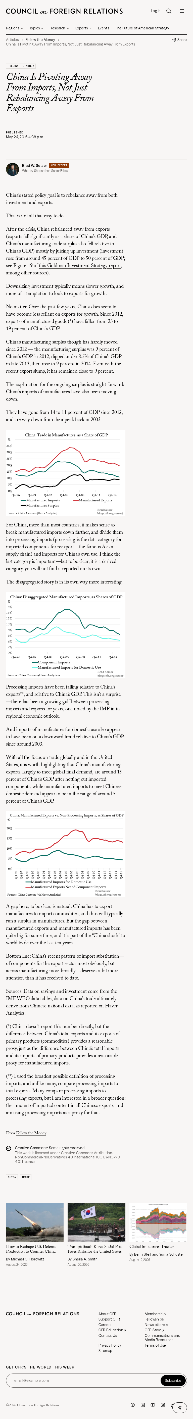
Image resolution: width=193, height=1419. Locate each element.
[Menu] (182, 11)
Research (57, 28)
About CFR (108, 1314)
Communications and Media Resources (162, 1337)
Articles (12, 40)
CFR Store (153, 1330)
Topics (34, 28)
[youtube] (153, 1405)
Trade (26, 1177)
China (12, 1177)
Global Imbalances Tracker (151, 1247)
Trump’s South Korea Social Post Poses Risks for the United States (95, 1249)
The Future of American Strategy (142, 28)
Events (103, 28)
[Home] (64, 11)
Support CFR (109, 1319)
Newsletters (155, 1325)
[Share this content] (180, 1408)
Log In (156, 11)
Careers (105, 1325)
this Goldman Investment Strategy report (80, 265)
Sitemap (105, 1350)
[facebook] (133, 1405)
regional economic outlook (32, 716)
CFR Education (111, 1330)
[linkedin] (143, 1405)
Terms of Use (155, 1345)
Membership (155, 1314)
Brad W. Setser (34, 165)
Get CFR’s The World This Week (40, 1367)
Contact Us (108, 1335)
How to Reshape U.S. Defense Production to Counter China (31, 1249)
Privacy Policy (110, 1345)
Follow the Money (21, 66)
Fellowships (154, 1319)
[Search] (169, 11)
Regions (12, 28)
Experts (81, 28)
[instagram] (163, 1405)
